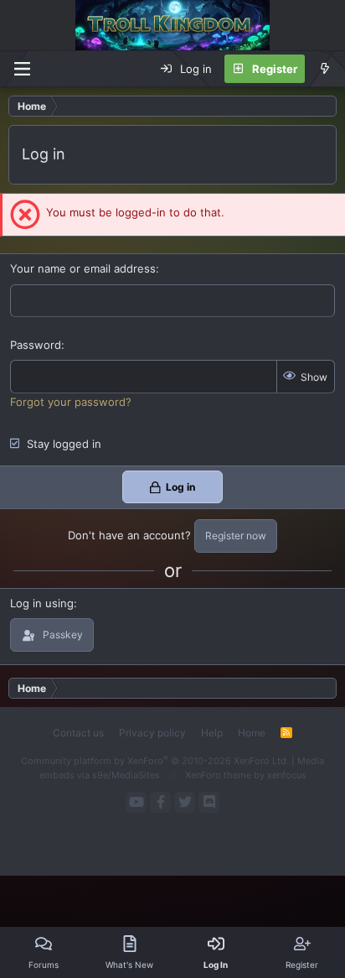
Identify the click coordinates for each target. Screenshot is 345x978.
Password (35, 344)
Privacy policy (152, 732)
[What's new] (324, 69)
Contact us (78, 732)
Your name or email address (83, 268)
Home (251, 732)
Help (212, 732)
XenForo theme (218, 775)
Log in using (42, 603)
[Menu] (21, 69)
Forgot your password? (70, 401)
